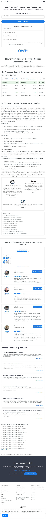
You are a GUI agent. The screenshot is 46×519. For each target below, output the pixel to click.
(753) (27, 50)
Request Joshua (37, 326)
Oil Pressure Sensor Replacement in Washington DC (14, 440)
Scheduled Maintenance (6, 500)
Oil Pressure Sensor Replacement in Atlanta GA (13, 426)
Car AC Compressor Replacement (11, 215)
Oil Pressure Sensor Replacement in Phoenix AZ (13, 430)
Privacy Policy (19, 490)
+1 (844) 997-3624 (17, 470)
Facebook (33, 494)
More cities (5, 449)
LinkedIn (33, 495)
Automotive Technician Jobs (37, 487)
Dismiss (5, 515)
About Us (3, 487)
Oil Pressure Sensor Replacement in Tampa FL (13, 438)
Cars (2, 496)
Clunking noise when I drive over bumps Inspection (15, 233)
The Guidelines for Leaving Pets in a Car (13, 375)
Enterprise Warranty (20, 489)
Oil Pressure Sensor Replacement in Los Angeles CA (14, 428)
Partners (3, 502)
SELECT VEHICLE (23, 21)
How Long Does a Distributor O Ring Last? (13, 352)
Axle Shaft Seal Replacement (10, 229)
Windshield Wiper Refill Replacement (12, 219)
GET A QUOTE (30, 473)
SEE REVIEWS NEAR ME (23, 266)
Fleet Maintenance (5, 490)
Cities (2, 494)
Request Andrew (37, 288)
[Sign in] (44, 2)
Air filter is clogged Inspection (10, 225)
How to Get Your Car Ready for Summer (13, 364)
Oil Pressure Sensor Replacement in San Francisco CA (15, 432)
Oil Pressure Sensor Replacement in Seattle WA (13, 444)
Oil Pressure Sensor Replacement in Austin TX (13, 446)
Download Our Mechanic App (38, 489)
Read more (39, 358)
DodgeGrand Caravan (31, 78)
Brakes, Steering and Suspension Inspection (13, 221)
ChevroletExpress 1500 (12, 78)
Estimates (3, 498)
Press (2, 489)
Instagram (33, 499)
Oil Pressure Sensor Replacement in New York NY (14, 442)
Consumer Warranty (21, 487)
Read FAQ (15, 473)
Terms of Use (19, 494)
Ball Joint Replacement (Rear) (10, 223)
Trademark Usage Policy (21, 492)
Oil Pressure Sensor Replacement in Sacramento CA (14, 448)
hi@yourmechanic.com (27, 470)
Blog (2, 504)
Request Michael (37, 306)
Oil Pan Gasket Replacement (10, 227)
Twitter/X (33, 497)
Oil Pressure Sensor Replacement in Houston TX (13, 436)
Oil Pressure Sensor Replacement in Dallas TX (13, 434)
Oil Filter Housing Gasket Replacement (12, 217)
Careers (3, 492)
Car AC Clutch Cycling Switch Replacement (13, 231)
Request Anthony (37, 271)
